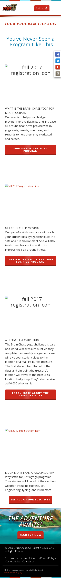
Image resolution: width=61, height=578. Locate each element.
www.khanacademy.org (13, 572)
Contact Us (28, 561)
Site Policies (11, 558)
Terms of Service (29, 558)
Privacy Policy (47, 558)
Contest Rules (12, 561)
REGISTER (42, 7)
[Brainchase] (9, 7)
